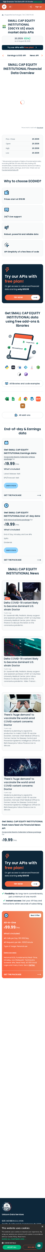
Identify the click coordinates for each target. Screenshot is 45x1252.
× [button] (42, 1227)
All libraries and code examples (24, 383)
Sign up (38, 6)
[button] (22, 1239)
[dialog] (22, 1238)
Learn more (37, 2)
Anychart (40, 128)
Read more (22, 1237)
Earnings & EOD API (16, 55)
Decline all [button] (32, 1247)
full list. (32, 965)
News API (34, 55)
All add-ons (24, 415)
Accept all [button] (11, 1247)
